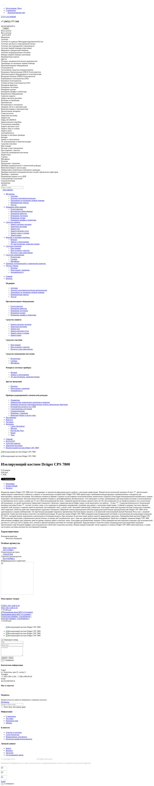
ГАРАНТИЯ (8, 554)
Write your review (9, 548)
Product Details (11, 486)
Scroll (3, 781)
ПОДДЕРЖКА (9, 559)
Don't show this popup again (14, 707)
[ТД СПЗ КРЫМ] (8, 17)
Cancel (4, 658)
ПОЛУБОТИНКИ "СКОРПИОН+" (15, 619)
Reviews (9, 488)
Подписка (5, 702)
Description (10, 484)
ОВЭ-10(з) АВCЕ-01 (9, 608)
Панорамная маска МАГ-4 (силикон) (16, 614)
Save (11, 658)
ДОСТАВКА (8, 550)
